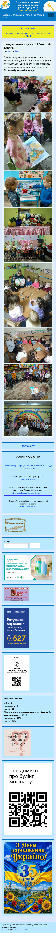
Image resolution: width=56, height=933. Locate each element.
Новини (17, 51)
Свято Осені (29, 28)
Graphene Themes (21, 930)
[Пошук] (35, 545)
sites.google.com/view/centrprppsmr (28, 493)
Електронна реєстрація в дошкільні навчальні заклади (28, 465)
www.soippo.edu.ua (28, 506)
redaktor (9, 51)
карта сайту (28, 445)
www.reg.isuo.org (28, 468)
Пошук (7, 541)
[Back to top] (49, 927)
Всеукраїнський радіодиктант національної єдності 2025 (28, 34)
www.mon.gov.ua (28, 479)
